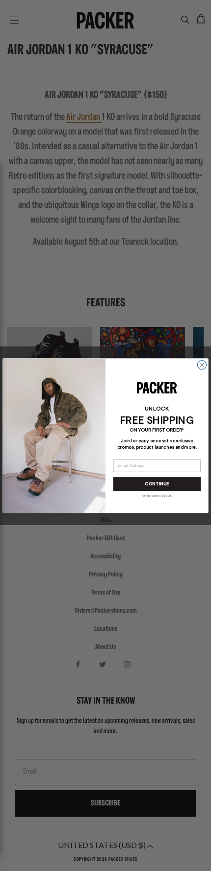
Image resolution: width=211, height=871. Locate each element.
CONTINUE (157, 484)
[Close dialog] (201, 364)
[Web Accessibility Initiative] (4, 859)
